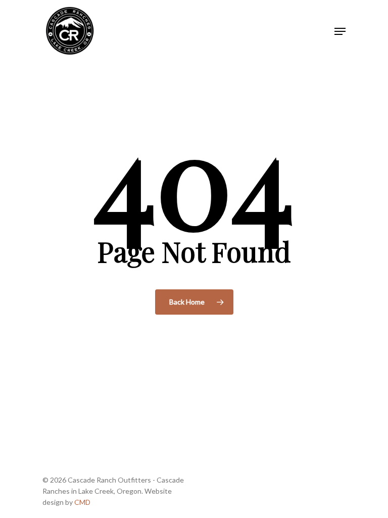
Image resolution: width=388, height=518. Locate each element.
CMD (82, 502)
